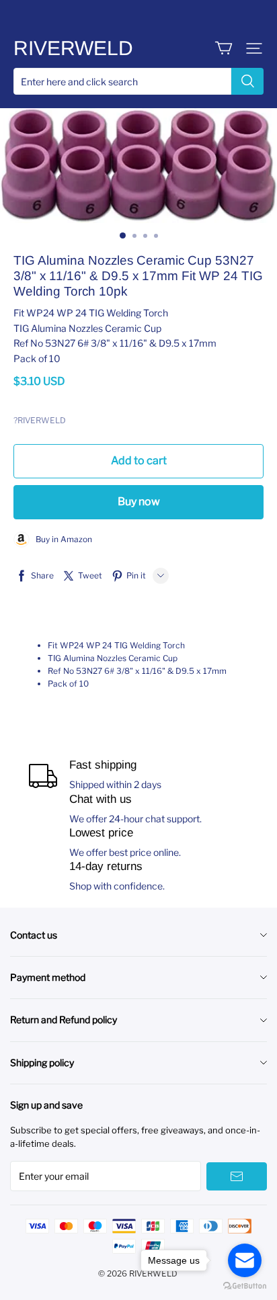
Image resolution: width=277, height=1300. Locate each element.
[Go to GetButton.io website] (244, 1286)
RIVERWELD (73, 48)
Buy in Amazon (61, 539)
